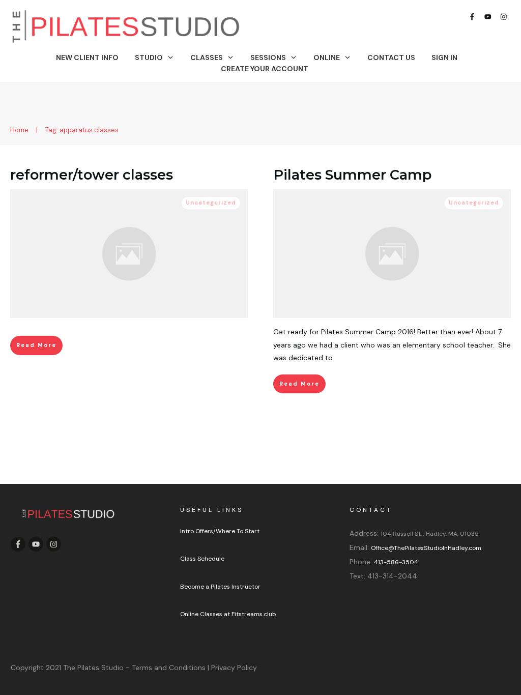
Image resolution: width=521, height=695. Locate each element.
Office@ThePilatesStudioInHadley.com (426, 548)
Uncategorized (211, 202)
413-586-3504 (396, 562)
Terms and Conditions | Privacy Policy (194, 667)
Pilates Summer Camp (352, 174)
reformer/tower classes (91, 174)
